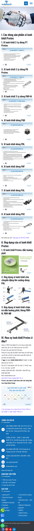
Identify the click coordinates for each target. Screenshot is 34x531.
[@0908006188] (2, 526)
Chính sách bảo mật (6, 470)
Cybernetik (5, 508)
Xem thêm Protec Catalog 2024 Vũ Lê (12, 378)
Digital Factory (23, 513)
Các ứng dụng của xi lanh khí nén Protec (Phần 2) (16, 409)
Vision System (23, 515)
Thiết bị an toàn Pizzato (9, 480)
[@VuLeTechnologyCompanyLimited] (2, 521)
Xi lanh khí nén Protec (8, 485)
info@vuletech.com (11, 466)
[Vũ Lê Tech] (6, 3)
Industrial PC (6, 495)
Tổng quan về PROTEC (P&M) (21, 238)
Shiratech (5, 505)
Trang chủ (4, 21)
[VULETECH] (2, 515)
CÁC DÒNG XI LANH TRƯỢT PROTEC (11, 412)
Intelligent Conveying (8, 502)
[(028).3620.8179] (2, 510)
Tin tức (11, 21)
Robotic (21, 510)
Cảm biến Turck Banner (9, 482)
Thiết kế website (25, 523)
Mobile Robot (6, 510)
